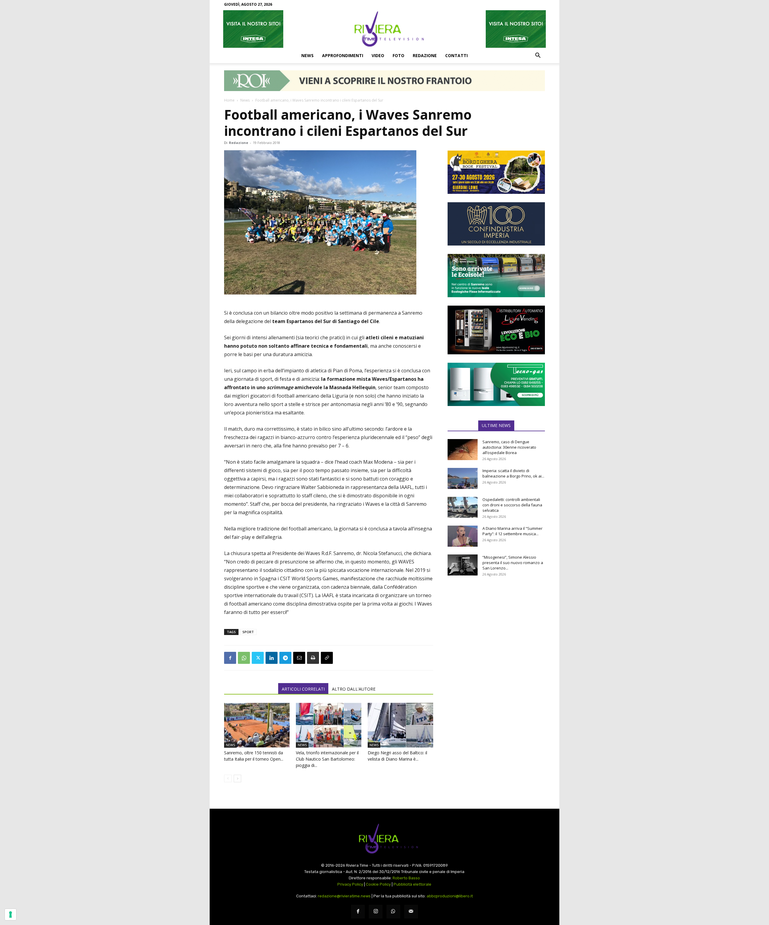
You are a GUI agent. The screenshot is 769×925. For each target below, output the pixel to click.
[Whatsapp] (393, 911)
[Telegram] (285, 658)
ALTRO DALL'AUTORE (353, 689)
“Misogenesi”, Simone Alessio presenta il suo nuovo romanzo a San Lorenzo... (512, 562)
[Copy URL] (327, 658)
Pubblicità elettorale (412, 884)
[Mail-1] (411, 911)
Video (378, 55)
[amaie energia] (496, 275)
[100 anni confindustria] (496, 224)
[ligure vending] (496, 330)
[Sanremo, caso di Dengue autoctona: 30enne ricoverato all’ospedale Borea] (463, 449)
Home (229, 100)
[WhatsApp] (244, 658)
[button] (537, 56)
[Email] (299, 658)
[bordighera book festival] (496, 172)
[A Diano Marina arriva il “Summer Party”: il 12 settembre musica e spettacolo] (463, 536)
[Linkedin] (272, 658)
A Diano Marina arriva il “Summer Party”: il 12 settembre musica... (512, 531)
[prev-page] (228, 778)
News (307, 55)
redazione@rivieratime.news (344, 896)
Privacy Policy (350, 884)
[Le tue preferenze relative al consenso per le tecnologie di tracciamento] (10, 914)
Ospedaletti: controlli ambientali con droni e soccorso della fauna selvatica (512, 505)
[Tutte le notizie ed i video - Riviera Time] (384, 838)
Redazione (425, 55)
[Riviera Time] (384, 28)
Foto (398, 55)
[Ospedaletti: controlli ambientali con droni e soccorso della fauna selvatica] (463, 507)
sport (248, 632)
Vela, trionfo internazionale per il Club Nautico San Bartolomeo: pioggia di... (327, 759)
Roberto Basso (406, 878)
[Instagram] (375, 911)
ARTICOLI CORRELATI (303, 689)
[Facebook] (230, 658)
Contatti (456, 55)
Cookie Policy (378, 884)
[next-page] (237, 778)
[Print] (313, 658)
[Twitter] (258, 658)
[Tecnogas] (496, 384)
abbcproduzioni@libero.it (450, 896)
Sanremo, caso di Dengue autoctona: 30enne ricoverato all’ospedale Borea (509, 447)
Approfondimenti (342, 55)
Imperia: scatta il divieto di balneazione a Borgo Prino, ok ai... (513, 473)
